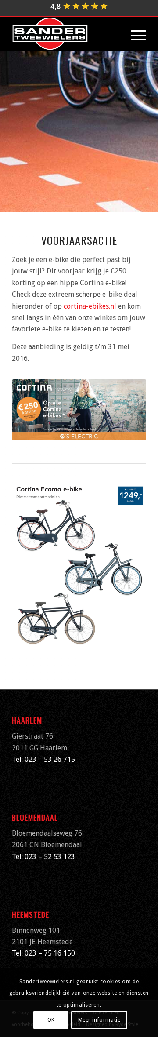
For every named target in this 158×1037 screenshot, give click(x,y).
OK (51, 1020)
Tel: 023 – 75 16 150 (43, 953)
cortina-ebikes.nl (90, 306)
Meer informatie (99, 1020)
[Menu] (134, 33)
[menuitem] (134, 33)
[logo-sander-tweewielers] (65, 33)
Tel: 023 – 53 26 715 (43, 759)
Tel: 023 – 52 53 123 (43, 856)
